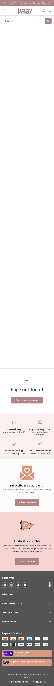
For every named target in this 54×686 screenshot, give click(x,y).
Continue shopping (27, 399)
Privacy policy (39, 681)
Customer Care (12, 603)
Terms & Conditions (18, 681)
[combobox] (27, 21)
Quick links (9, 621)
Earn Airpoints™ (20, 655)
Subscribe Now (27, 502)
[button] (5, 10)
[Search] (48, 21)
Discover (8, 594)
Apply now (14, 664)
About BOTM (10, 612)
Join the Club (27, 561)
